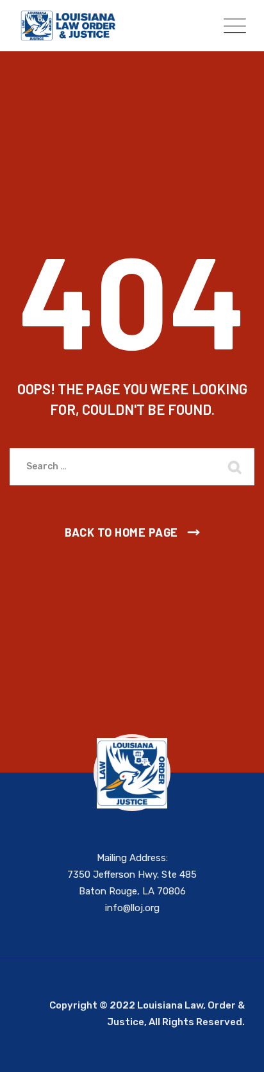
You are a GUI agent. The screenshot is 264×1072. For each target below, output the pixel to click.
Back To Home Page (121, 532)
